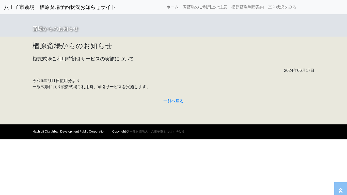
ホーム (173, 7)
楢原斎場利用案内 (247, 7)
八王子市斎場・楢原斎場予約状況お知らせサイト (60, 7)
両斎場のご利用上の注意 (205, 7)
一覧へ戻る (173, 101)
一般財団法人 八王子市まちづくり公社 (156, 131)
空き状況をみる (282, 7)
